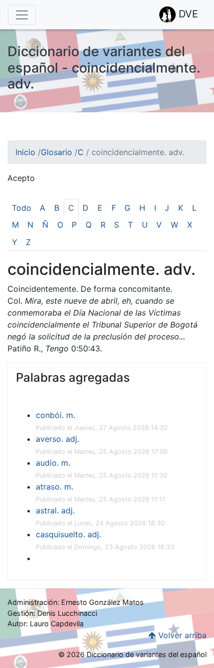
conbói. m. (55, 415)
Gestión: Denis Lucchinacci (52, 613)
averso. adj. (57, 439)
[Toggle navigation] (22, 15)
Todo (21, 208)
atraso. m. (54, 487)
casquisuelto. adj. (68, 534)
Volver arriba (181, 635)
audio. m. (53, 463)
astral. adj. (55, 510)
